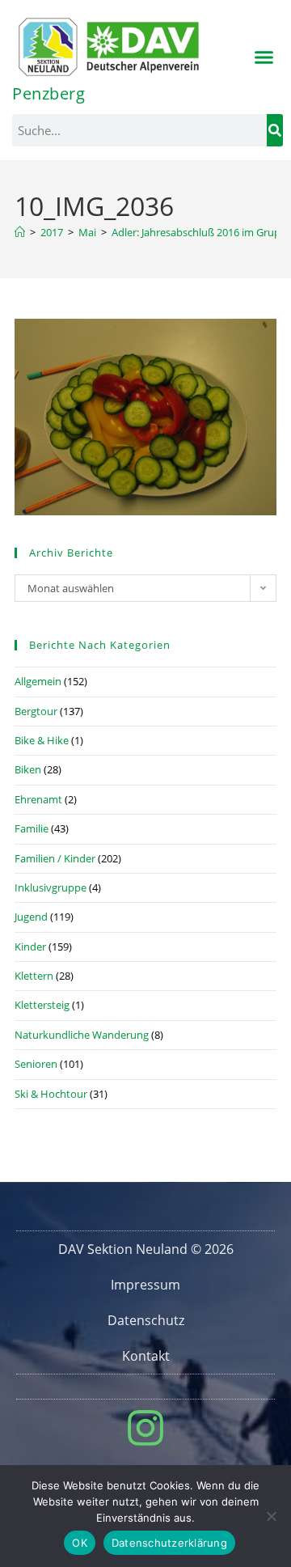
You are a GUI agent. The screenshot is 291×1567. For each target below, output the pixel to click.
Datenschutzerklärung (169, 1542)
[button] (264, 57)
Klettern (34, 975)
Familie (31, 828)
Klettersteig (42, 1004)
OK (79, 1542)
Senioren (36, 1064)
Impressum (145, 1285)
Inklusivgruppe (50, 887)
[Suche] (275, 130)
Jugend (31, 916)
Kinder (30, 946)
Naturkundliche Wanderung (82, 1034)
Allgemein (38, 681)
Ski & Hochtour (51, 1093)
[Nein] (271, 1516)
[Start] (20, 232)
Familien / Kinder (55, 858)
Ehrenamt (38, 799)
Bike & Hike (42, 740)
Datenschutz (146, 1320)
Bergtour (36, 711)
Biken (28, 769)
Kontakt (146, 1356)
